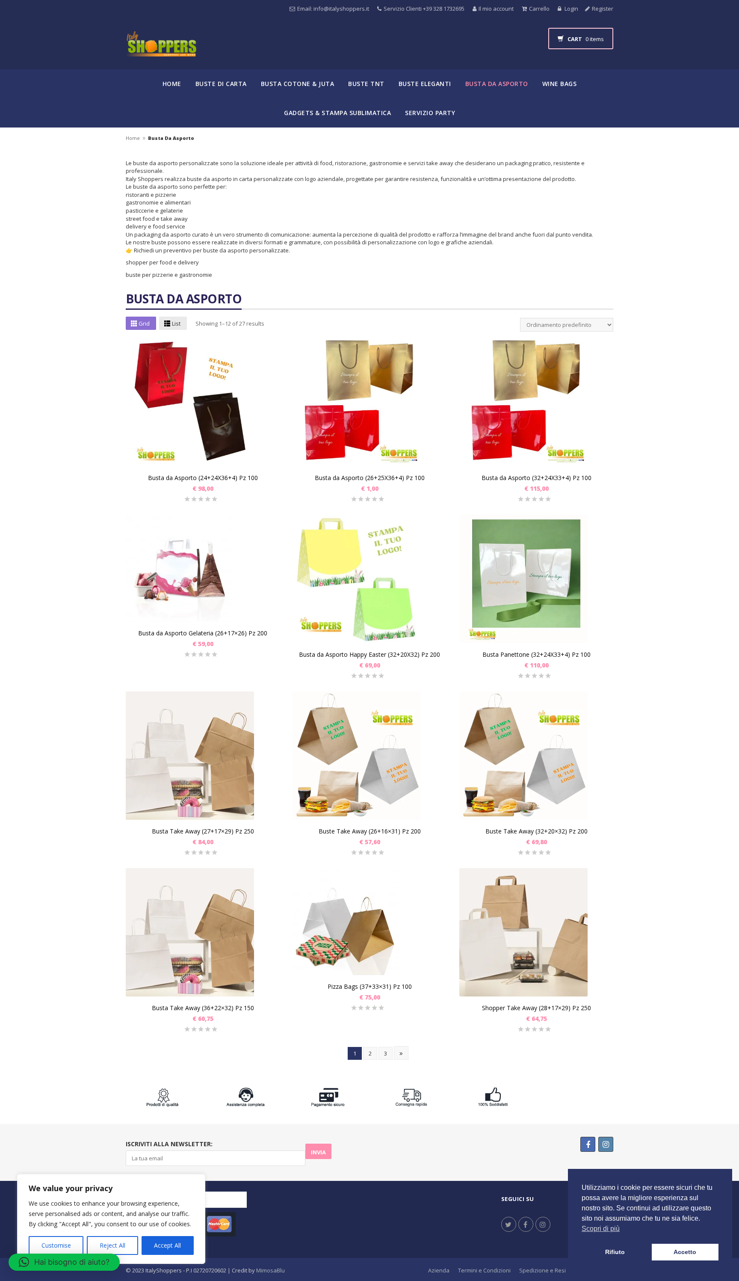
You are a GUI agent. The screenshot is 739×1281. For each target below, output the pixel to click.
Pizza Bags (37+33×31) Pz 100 (370, 986)
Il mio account (496, 8)
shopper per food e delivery (163, 262)
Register (602, 8)
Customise (56, 1245)
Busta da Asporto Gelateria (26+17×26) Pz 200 (202, 633)
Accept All (167, 1245)
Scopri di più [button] (601, 1228)
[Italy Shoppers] (161, 50)
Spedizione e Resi (542, 1270)
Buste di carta (221, 84)
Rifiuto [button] (615, 1251)
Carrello (539, 8)
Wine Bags (559, 84)
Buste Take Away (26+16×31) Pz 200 (370, 831)
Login (570, 8)
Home (172, 84)
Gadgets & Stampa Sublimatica (337, 113)
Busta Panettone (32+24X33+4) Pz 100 (536, 654)
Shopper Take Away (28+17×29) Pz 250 (536, 1008)
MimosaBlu (270, 1270)
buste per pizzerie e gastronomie (169, 275)
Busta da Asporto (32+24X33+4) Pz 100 (536, 478)
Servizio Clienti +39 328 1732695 (424, 8)
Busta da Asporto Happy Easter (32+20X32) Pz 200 (369, 654)
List (176, 323)
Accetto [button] (685, 1251)
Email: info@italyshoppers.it (333, 8)
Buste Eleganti (425, 84)
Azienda (438, 1270)
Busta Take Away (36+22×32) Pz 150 (203, 1008)
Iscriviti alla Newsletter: (169, 1144)
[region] (111, 1219)
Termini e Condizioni (484, 1270)
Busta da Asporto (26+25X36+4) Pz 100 (370, 478)
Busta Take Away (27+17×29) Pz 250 (203, 831)
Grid (144, 323)
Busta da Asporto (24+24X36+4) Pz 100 (203, 478)
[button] (64, 1262)
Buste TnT (366, 84)
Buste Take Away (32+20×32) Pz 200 (536, 831)
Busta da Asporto (496, 84)
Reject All (112, 1245)
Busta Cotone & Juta (297, 84)
